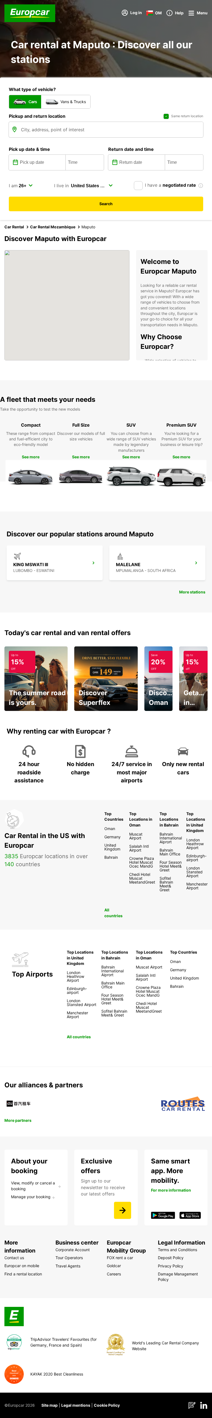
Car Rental (14, 226)
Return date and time (131, 149)
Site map (49, 1405)
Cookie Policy (107, 1405)
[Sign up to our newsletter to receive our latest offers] (122, 1210)
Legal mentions (75, 1405)
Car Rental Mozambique (52, 226)
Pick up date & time (29, 149)
